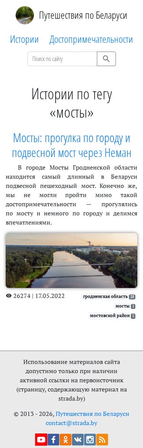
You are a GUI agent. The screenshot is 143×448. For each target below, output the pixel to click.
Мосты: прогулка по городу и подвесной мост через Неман (72, 144)
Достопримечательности (91, 39)
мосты (125, 306)
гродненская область (108, 296)
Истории (24, 39)
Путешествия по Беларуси (83, 15)
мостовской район (112, 315)
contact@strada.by (71, 423)
